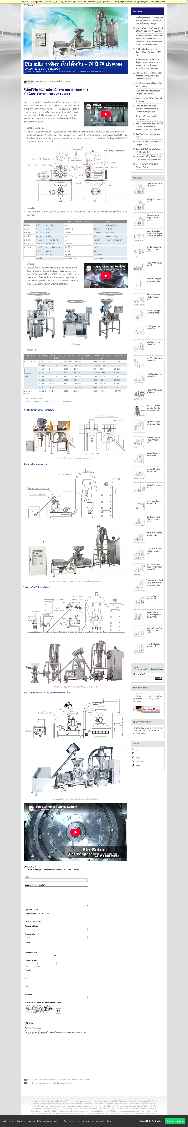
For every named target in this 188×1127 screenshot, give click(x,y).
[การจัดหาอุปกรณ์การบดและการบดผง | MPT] (145, 709)
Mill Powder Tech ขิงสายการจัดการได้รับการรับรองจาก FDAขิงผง (149, 52)
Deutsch (40, 2)
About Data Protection (150, 1121)
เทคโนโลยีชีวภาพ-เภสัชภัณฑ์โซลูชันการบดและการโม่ (154, 408)
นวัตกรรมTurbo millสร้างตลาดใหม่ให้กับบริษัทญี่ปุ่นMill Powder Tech (149, 29)
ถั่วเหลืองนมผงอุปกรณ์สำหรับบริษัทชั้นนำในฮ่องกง (149, 84)
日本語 (60, 2)
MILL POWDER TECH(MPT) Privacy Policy (147, 165)
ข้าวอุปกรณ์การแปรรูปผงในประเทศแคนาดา (146, 117)
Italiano (110, 2)
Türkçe (79, 2)
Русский (68, 2)
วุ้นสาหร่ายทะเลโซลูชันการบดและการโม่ (153, 217)
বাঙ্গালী (157, 2)
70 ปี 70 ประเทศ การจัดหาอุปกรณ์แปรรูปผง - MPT (149, 143)
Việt (74, 2)
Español (33, 2)
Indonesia (91, 2)
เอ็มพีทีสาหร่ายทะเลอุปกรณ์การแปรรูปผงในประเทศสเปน (54, 81)
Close (162, 2)
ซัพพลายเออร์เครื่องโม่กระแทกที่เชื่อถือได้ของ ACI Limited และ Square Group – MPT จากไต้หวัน (149, 127)
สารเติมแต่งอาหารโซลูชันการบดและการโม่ (154, 249)
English (25, 2)
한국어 (98, 2)
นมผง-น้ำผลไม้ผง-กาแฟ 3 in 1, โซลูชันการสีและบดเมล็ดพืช (154, 233)
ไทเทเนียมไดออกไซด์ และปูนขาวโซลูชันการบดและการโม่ (155, 582)
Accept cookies (175, 1121)
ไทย (84, 2)
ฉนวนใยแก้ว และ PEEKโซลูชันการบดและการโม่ (154, 567)
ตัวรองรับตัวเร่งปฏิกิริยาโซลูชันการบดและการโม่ (154, 614)
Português (118, 2)
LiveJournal (138, 762)
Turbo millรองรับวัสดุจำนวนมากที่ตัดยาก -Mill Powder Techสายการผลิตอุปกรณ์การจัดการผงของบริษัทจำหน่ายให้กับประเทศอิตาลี (149, 40)
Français (48, 2)
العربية (55, 2)
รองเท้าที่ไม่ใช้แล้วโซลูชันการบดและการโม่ (154, 551)
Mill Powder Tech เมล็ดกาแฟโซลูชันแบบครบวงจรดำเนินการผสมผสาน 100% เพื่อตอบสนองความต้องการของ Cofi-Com (148, 64)
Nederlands (127, 2)
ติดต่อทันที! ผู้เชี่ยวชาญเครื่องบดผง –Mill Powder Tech (149, 150)
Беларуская (143, 2)
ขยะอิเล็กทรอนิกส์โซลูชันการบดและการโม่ (153, 519)
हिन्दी (104, 2)
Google (137, 758)
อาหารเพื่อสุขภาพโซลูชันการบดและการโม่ (153, 440)
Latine (152, 2)
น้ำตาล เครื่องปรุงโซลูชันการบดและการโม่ (153, 297)
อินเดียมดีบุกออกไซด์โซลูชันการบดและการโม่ (154, 630)
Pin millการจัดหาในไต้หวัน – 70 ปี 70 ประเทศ (149, 99)
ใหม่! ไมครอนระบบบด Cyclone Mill (148, 135)
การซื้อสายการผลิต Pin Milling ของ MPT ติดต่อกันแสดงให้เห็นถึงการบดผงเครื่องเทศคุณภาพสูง (149, 21)
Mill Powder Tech (30, 5)
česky (135, 2)
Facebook (138, 754)
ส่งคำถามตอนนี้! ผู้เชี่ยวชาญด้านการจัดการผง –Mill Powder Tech (148, 158)
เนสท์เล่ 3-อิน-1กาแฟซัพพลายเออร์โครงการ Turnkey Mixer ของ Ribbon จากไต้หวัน (149, 76)
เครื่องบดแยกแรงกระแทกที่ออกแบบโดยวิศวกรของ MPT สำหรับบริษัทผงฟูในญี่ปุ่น (59, 1079)
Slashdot (137, 766)
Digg (136, 750)
